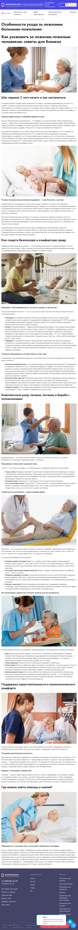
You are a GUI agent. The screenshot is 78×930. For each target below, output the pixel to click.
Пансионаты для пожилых (31, 926)
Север (32, 888)
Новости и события (8, 892)
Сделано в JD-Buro (5, 926)
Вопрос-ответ (6, 898)
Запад (32, 885)
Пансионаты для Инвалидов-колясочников (65, 898)
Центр (32, 878)
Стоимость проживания (54, 925)
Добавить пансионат (8, 901)
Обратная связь (6, 895)
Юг (31, 891)
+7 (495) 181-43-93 (49, 4)
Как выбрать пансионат (9, 889)
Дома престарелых (66, 884)
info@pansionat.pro (7, 884)
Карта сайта (5, 905)
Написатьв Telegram (62, 4)
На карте (7, 13)
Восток (32, 881)
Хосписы (73, 12)
